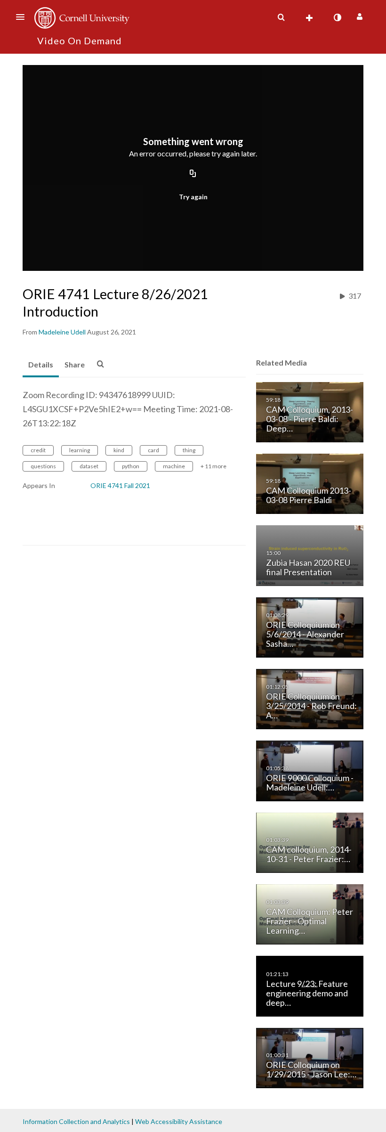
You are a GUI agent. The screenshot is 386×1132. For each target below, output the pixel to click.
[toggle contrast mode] (337, 17)
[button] (23, 17)
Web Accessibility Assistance (178, 1121)
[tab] (41, 365)
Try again (193, 197)
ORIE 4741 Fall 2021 (120, 485)
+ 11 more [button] (213, 466)
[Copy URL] (193, 173)
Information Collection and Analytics (76, 1121)
